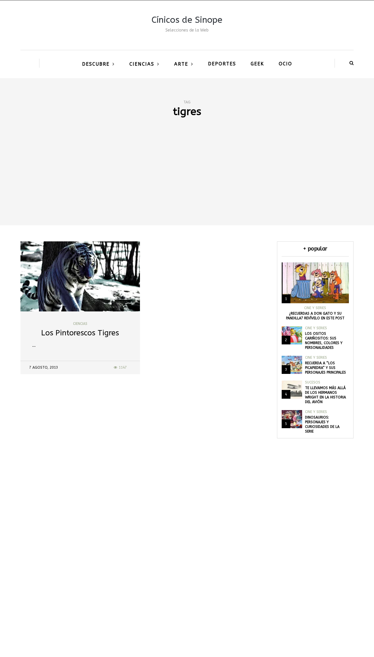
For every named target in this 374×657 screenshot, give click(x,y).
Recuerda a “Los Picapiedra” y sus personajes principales (325, 367)
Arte (181, 64)
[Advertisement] (187, 181)
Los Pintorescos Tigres (80, 332)
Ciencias (141, 64)
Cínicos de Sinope (187, 20)
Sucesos (312, 382)
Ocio (285, 64)
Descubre (96, 64)
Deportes (222, 64)
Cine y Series (315, 308)
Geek (257, 64)
